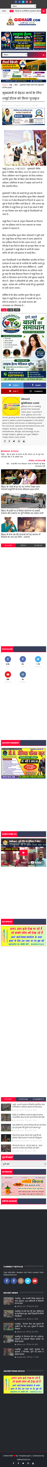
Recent (8, 1099)
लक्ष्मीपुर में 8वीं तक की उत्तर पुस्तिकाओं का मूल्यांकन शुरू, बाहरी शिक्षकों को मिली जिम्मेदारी (29, 1313)
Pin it (15, 391)
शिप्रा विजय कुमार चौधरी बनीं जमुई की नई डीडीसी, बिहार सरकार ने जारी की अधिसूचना (27, 1136)
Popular (23, 1099)
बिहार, (37, 105)
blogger (8, 545)
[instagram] (27, 2)
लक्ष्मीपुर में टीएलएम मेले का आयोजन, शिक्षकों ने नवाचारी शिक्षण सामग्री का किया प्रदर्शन (29, 1339)
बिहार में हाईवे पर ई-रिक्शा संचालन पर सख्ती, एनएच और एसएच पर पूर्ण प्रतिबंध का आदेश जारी (22, 512)
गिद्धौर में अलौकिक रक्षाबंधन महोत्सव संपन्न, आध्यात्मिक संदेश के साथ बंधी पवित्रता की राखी (28, 1116)
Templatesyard (24, 1455)
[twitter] (23, 2)
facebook (38, 545)
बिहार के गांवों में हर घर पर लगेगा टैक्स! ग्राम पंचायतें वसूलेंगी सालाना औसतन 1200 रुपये (20, 488)
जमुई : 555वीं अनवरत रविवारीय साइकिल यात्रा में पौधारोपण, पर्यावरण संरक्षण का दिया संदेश (28, 1105)
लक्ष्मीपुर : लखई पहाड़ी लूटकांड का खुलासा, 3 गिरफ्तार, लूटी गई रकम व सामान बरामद (29, 1351)
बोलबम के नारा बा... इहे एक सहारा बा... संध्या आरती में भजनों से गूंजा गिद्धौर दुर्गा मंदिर (27, 1146)
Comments (38, 1099)
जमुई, (33, 105)
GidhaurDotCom (23, 1459)
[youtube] (30, 2)
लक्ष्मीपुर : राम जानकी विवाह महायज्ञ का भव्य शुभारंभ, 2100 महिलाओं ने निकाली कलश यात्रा (29, 1301)
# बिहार (17, 310)
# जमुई (10, 310)
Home (4, 85)
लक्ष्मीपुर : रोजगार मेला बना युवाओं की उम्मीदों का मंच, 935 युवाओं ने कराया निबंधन (29, 1326)
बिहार (16, 85)
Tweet (16, 385)
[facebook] (16, 2)
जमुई (10, 85)
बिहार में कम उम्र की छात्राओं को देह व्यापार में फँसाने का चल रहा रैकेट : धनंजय (20, 535)
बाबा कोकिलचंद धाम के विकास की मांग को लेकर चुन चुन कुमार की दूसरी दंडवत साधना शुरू (29, 1126)
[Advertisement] (23, 573)
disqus (23, 545)
